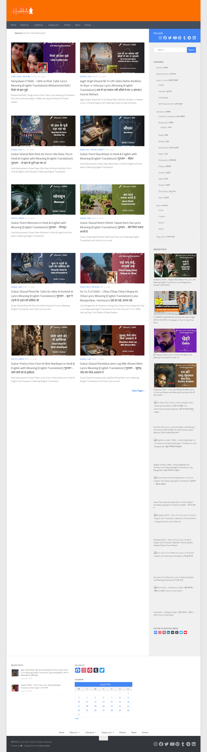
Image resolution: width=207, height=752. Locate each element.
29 (120, 710)
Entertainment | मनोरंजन (166, 74)
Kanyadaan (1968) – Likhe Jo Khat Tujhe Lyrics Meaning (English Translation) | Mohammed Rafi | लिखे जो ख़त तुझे (40, 85)
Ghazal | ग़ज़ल (85, 77)
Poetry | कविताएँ (97, 150)
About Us (24, 25)
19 (95, 706)
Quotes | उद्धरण (165, 172)
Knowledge (163, 98)
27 (103, 710)
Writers (67, 25)
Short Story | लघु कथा (167, 191)
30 (128, 710)
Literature (38, 25)
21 (112, 706)
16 (128, 702)
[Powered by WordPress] (21, 746)
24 (79, 710)
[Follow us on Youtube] (175, 38)
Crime (161, 210)
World (161, 229)
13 (103, 702)
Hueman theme (44, 746)
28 (112, 710)
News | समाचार (162, 205)
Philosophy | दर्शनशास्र (167, 160)
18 (87, 706)
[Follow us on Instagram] (160, 38)
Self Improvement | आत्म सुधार (171, 104)
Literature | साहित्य (163, 112)
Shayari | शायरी (164, 185)
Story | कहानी (164, 197)
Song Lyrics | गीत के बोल (20, 77)
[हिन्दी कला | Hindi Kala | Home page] (22, 10)
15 (120, 702)
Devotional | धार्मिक (166, 123)
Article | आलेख (162, 67)
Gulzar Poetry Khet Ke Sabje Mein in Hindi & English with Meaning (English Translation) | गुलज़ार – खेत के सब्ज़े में (174, 505)
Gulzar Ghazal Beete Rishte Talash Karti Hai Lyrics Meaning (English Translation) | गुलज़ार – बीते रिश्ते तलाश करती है (111, 227)
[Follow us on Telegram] (189, 38)
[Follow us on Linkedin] (194, 38)
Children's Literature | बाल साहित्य (172, 116)
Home (13, 25)
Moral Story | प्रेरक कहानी (169, 148)
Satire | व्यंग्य (163, 179)
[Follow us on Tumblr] (184, 38)
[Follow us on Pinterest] (179, 38)
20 (103, 706)
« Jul (76, 718)
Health (161, 85)
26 (95, 710)
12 (95, 702)
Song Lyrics (53, 25)
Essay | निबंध (163, 135)
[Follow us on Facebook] (165, 38)
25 (87, 710)
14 (112, 702)
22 (120, 706)
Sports (161, 223)
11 (87, 702)
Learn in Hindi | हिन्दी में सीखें (167, 80)
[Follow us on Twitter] (170, 38)
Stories (88, 25)
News (77, 25)
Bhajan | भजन (166, 127)
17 (79, 706)
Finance (162, 216)
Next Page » (138, 390)
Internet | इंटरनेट (165, 91)
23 (128, 706)
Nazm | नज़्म (84, 150)
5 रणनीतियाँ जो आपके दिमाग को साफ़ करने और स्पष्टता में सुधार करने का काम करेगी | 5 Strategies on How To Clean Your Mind (174, 320)
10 (79, 702)
